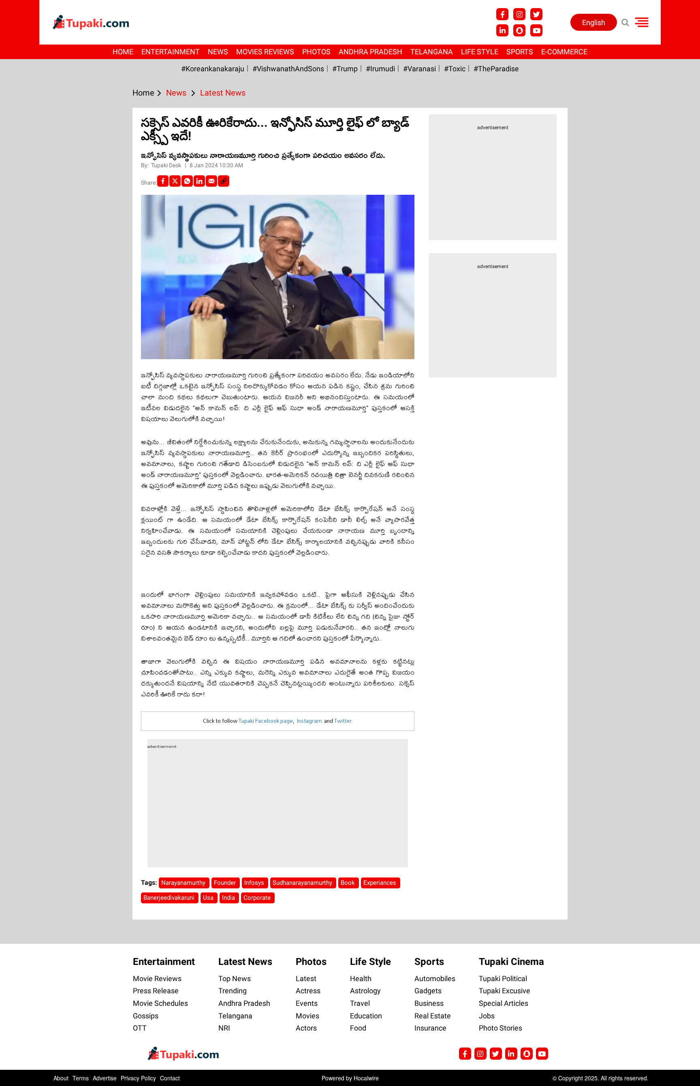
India (229, 897)
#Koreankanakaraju (212, 68)
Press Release (156, 990)
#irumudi (380, 68)
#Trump (345, 68)
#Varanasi (419, 68)
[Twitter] (175, 181)
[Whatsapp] (187, 181)
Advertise (105, 1078)
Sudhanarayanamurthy (303, 882)
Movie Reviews (157, 978)
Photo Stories (500, 1028)
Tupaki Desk (166, 165)
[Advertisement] (36, 346)
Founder (225, 882)
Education (366, 1015)
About (60, 1078)
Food (358, 1028)
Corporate (257, 897)
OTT (140, 1028)
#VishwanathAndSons (288, 68)
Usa (209, 897)
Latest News (245, 961)
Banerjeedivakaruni (169, 897)
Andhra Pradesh (370, 51)
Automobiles (434, 978)
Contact (170, 1078)
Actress (308, 990)
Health (360, 978)
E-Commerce (564, 51)
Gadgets (428, 990)
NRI (224, 1028)
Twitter (343, 720)
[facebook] (163, 181)
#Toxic (454, 68)
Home (123, 51)
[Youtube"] (536, 30)
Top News (234, 978)
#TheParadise (496, 68)
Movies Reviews (265, 51)
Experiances (380, 882)
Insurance (430, 1028)
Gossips (145, 1015)
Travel (360, 1003)
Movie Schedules (160, 1003)
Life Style (479, 51)
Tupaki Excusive (504, 990)
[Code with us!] (519, 30)
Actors (306, 1028)
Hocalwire (366, 1078)
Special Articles (503, 1003)
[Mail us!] (542, 1054)
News (218, 51)
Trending (232, 990)
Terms (81, 1078)
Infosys (255, 882)
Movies (307, 1015)
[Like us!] (502, 14)
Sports (519, 51)
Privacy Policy (138, 1078)
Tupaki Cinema (511, 961)
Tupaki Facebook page (266, 720)
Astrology (365, 990)
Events (307, 1003)
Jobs (487, 1015)
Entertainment (170, 51)
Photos (316, 51)
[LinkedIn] (199, 181)
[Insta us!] (519, 14)
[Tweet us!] (536, 14)
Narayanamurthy (184, 882)
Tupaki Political (503, 978)
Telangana (431, 51)
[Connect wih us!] (502, 30)
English (593, 22)
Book (348, 882)
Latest (306, 978)
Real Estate (432, 1015)
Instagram (309, 720)
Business (429, 1003)
